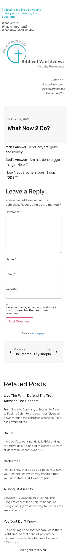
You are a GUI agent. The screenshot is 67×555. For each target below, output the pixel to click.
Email (11, 274)
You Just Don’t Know (20, 521)
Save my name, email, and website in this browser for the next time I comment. (32, 310)
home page (38, 333)
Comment (14, 212)
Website (11, 289)
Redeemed (12, 461)
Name (11, 259)
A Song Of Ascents (18, 489)
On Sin (8, 433)
